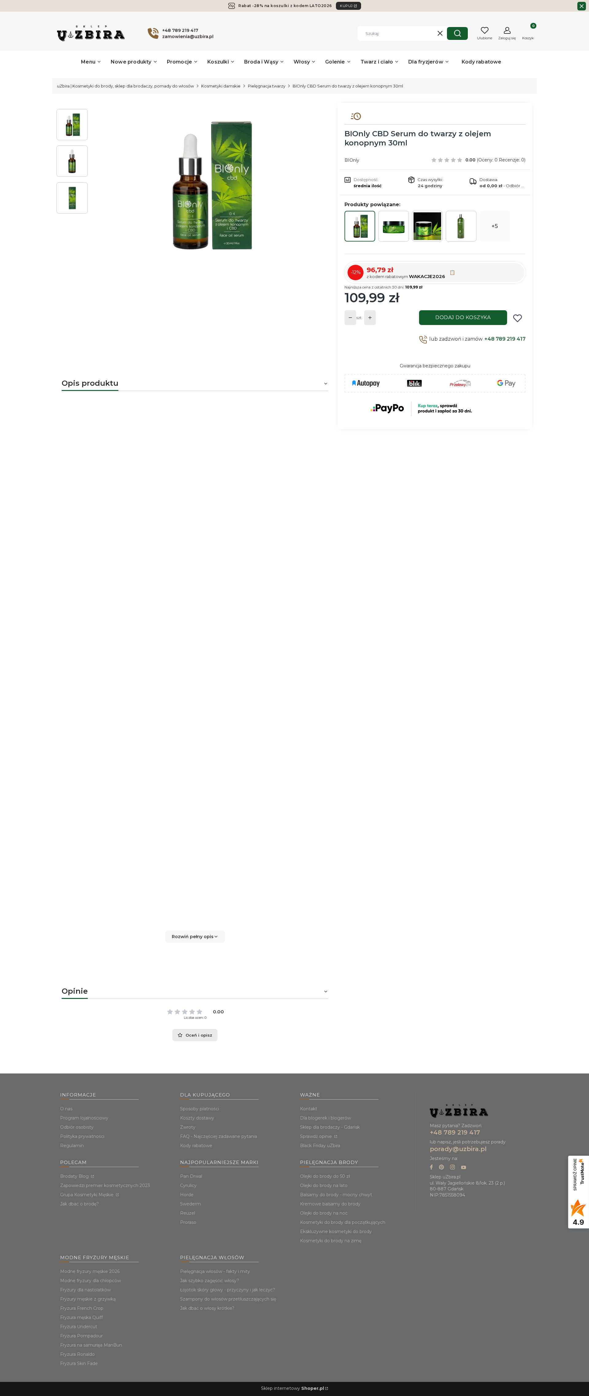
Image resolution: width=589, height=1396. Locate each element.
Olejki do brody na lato (324, 1185)
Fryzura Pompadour (81, 1336)
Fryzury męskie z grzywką (88, 1299)
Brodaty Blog (75, 1176)
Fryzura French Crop (81, 1308)
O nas (66, 1109)
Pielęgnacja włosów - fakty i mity (215, 1271)
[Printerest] (441, 1168)
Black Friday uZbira (320, 1145)
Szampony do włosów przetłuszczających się (228, 1299)
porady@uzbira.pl (458, 1149)
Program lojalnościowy (84, 1118)
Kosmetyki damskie (221, 85)
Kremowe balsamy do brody (330, 1204)
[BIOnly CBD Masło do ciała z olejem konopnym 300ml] (393, 226)
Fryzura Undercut (78, 1326)
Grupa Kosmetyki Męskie (87, 1194)
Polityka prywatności (82, 1136)
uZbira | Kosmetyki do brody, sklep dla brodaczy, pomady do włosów (125, 85)
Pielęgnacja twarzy (266, 85)
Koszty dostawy (197, 1118)
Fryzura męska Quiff (81, 1317)
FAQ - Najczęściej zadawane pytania (218, 1136)
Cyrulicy (188, 1185)
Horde (187, 1194)
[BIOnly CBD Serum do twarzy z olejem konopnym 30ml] (360, 226)
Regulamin (72, 1145)
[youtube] (463, 1168)
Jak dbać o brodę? (79, 1204)
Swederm (190, 1204)
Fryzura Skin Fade (79, 1363)
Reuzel (187, 1213)
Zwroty (187, 1127)
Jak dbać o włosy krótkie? (207, 1308)
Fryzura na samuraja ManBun (91, 1345)
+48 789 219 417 (504, 339)
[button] (457, 33)
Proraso (188, 1222)
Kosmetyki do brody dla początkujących (342, 1222)
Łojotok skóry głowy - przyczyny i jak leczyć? (227, 1290)
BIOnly (352, 160)
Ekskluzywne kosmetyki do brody (336, 1231)
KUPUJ (346, 6)
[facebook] (431, 1168)
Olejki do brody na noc (324, 1213)
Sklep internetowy (292, 1388)
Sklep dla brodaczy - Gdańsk (330, 1127)
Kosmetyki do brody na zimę (330, 1240)
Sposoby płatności (199, 1109)
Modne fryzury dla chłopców (90, 1280)
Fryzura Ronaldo (77, 1354)
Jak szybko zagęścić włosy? (209, 1280)
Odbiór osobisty (77, 1127)
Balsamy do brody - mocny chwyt (336, 1194)
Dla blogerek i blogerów (325, 1118)
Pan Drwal (191, 1176)
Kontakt (308, 1109)
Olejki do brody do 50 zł (325, 1176)
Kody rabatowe (196, 1145)
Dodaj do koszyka (463, 317)
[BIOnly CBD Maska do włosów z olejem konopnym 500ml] (427, 226)
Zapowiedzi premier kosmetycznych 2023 (105, 1185)
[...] (208, 185)
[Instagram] (452, 1168)
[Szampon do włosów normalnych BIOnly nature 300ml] (461, 226)
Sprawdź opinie (316, 1136)
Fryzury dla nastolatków (85, 1290)
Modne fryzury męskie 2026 (90, 1271)
